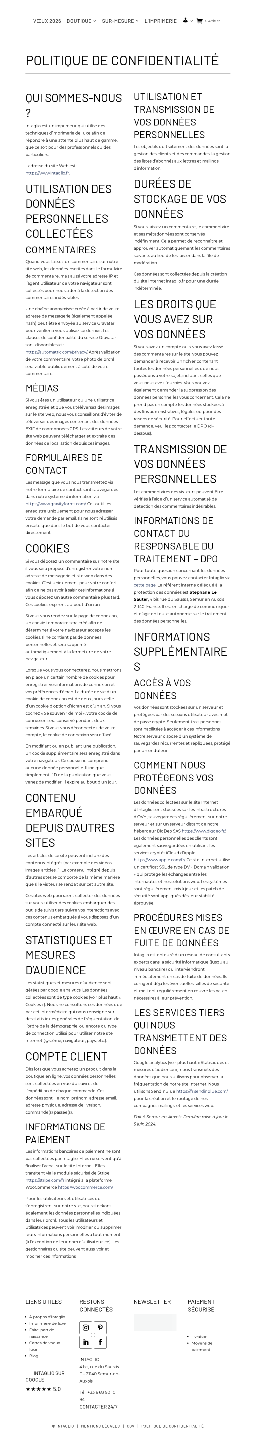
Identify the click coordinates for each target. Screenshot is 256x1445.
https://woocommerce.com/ (85, 1187)
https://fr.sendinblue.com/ (202, 1091)
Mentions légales (100, 1426)
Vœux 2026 (47, 21)
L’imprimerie (161, 21)
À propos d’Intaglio (47, 1316)
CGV (130, 1426)
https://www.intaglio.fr (47, 173)
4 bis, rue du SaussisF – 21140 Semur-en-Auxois (100, 1374)
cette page (145, 585)
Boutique (79, 21)
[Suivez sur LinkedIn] (86, 1342)
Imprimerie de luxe (47, 1323)
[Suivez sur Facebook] (100, 1342)
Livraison (200, 1336)
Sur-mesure (118, 21)
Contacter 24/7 (98, 1407)
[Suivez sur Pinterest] (100, 1328)
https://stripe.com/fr (45, 1180)
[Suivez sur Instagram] (86, 1328)
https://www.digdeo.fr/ (203, 831)
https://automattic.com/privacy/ (56, 352)
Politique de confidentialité (173, 1426)
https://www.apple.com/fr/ (159, 860)
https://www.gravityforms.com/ (56, 504)
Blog (33, 1356)
